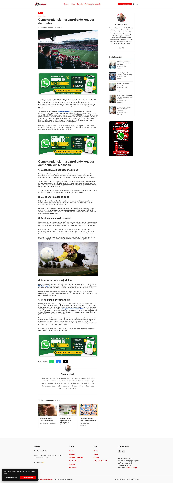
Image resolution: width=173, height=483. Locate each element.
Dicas (40, 12)
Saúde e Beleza (74, 461)
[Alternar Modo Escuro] (137, 4)
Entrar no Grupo (131, 468)
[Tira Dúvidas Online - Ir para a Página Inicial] (40, 4)
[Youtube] (123, 48)
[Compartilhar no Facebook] (58, 361)
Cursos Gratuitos (124, 4)
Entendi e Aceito (28, 477)
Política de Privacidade (93, 4)
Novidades (73, 468)
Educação (72, 464)
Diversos (72, 454)
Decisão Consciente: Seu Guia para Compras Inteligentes (124, 108)
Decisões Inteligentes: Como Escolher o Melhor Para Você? (124, 63)
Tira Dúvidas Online (46, 479)
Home (66, 4)
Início (39, 16)
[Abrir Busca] (133, 4)
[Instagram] (120, 48)
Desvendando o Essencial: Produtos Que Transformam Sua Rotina (125, 97)
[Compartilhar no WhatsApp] (51, 361)
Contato (80, 4)
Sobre (73, 4)
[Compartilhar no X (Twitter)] (65, 361)
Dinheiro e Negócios (76, 457)
